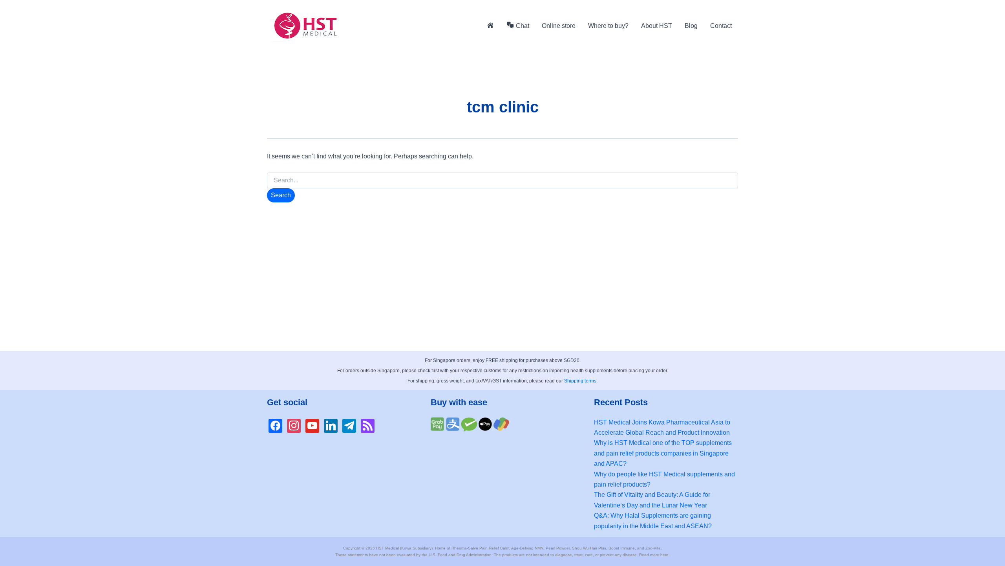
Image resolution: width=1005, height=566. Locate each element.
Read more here (654, 555)
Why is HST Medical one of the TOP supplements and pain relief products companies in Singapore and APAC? (663, 453)
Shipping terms (580, 381)
